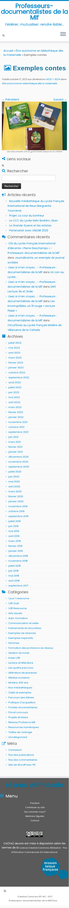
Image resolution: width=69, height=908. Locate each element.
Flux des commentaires (22, 760)
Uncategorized (17, 737)
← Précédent (10, 99)
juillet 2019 (14, 521)
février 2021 (15, 447)
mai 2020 (14, 481)
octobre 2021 (16, 427)
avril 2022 (14, 402)
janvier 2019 (15, 551)
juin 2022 (13, 392)
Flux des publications (21, 755)
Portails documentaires (22, 707)
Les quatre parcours (20, 668)
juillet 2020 (14, 471)
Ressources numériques (23, 727)
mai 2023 (14, 348)
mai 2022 (14, 397)
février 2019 (15, 546)
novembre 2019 (18, 506)
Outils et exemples (19, 692)
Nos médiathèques (20, 687)
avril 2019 (13, 536)
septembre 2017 (18, 585)
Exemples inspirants (20, 638)
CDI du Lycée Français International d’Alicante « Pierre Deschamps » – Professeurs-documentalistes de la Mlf (33, 248)
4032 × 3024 (52, 79)
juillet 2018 (14, 566)
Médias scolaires (19, 677)
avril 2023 (14, 353)
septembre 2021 (18, 432)
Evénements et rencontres (24, 628)
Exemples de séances (22, 633)
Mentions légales (34, 816)
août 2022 (14, 382)
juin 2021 (13, 437)
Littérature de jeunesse (22, 673)
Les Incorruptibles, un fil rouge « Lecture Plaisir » (31, 306)
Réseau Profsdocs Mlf (21, 722)
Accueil (8, 51)
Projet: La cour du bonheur (26, 215)
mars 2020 (15, 491)
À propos (35, 803)
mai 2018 (13, 576)
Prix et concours (18, 712)
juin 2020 (13, 476)
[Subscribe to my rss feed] (4, 35)
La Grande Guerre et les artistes (30, 225)
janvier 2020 (16, 501)
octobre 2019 (16, 511)
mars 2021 (14, 442)
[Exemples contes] (34, 126)
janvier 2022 (16, 417)
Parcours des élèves (21, 697)
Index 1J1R (14, 658)
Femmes (13, 643)
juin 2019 (13, 526)
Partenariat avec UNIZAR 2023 (28, 230)
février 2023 (15, 362)
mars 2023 (15, 357)
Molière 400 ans (18, 682)
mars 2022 (15, 407)
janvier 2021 (15, 452)
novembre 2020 (18, 462)
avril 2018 (13, 580)
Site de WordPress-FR (21, 765)
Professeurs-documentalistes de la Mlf (34, 11)
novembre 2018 (18, 561)
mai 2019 (13, 531)
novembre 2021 (18, 422)
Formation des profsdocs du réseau (30, 648)
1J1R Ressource (17, 608)
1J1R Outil (13, 603)
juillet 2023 (14, 343)
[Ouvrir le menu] (63, 34)
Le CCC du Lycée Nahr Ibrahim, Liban (34, 220)
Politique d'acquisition (22, 702)
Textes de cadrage (20, 732)
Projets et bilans (18, 717)
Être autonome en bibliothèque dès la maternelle (29, 83)
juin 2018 (13, 571)
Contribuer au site (35, 807)
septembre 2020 (18, 466)
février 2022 (15, 412)
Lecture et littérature (20, 663)
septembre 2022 (18, 377)
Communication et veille (23, 623)
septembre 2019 (18, 516)
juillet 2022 (14, 387)
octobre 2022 (16, 372)
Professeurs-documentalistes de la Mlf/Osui (33, 900)
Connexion (15, 750)
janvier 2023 (16, 367)
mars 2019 (14, 541)
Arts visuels (15, 613)
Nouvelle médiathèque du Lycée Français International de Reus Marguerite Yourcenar (36, 206)
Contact (34, 820)
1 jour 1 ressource (18, 598)
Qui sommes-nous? (34, 811)
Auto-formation (18, 618)
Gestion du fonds (18, 653)
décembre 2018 (18, 556)
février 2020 (15, 496)
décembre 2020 (18, 457)
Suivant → (60, 99)
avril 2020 (14, 486)
